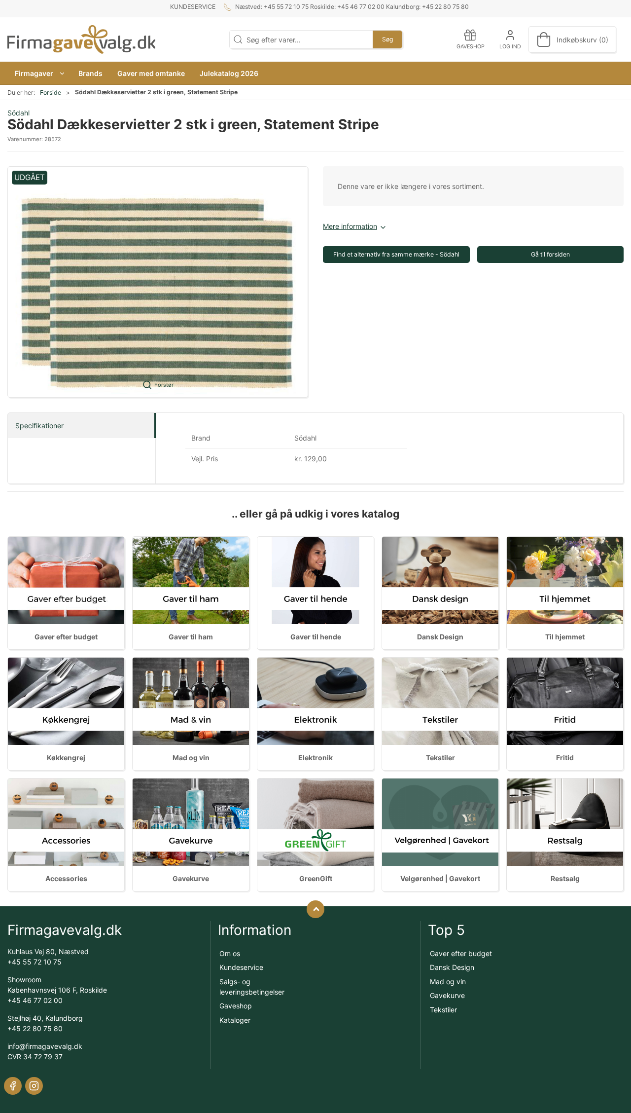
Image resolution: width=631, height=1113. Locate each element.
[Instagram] (34, 1086)
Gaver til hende (315, 636)
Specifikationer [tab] (39, 425)
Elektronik (315, 757)
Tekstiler (440, 757)
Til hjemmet (565, 636)
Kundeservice (192, 6)
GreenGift (315, 878)
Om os (229, 953)
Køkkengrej (66, 757)
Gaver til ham (191, 636)
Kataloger (234, 1020)
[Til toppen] (315, 909)
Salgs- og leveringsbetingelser (251, 986)
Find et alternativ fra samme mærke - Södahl (396, 254)
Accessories (66, 878)
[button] (39, 73)
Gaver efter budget (66, 636)
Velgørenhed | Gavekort (440, 878)
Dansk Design (440, 636)
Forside (50, 92)
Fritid (565, 757)
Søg (387, 39)
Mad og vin (191, 757)
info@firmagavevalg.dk (44, 1046)
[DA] (81, 39)
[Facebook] (13, 1086)
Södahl (18, 113)
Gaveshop (235, 1006)
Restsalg (565, 878)
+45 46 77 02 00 (35, 1000)
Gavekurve (191, 878)
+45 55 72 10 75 (34, 962)
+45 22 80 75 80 (35, 1028)
